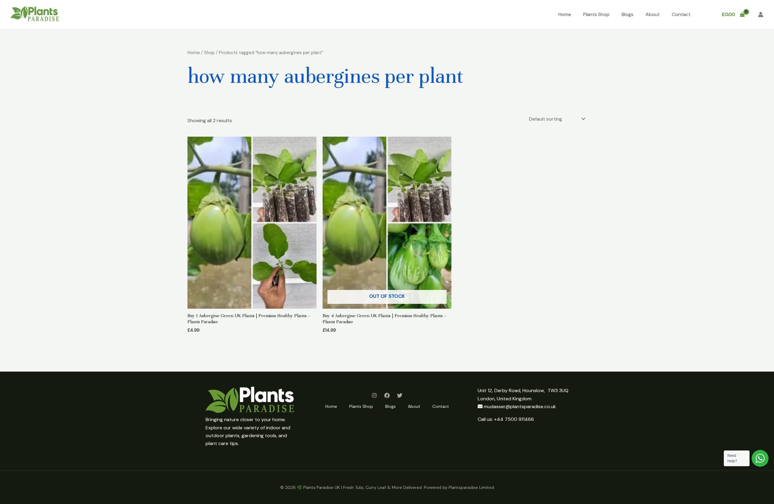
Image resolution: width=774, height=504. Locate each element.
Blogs (627, 14)
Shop (209, 53)
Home (564, 14)
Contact (681, 14)
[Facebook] (387, 395)
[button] (705, 15)
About (653, 14)
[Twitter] (399, 395)
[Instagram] (374, 395)
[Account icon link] (760, 14)
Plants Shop (596, 14)
